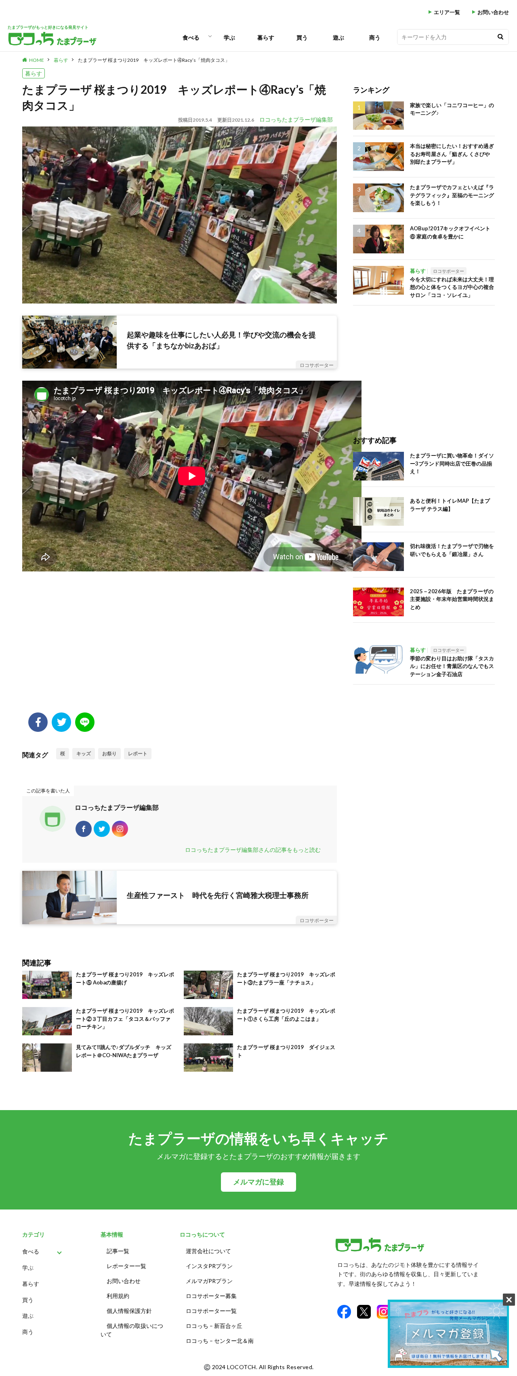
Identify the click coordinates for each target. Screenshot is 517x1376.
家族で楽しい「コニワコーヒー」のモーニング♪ (452, 109)
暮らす (265, 37)
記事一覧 (118, 1250)
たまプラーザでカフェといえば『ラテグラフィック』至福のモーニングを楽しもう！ (452, 195)
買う (302, 37)
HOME (36, 60)
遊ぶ (338, 37)
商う (374, 37)
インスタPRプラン (209, 1265)
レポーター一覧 (126, 1265)
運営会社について (208, 1250)
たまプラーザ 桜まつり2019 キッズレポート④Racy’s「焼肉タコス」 (154, 60)
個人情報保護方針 (129, 1310)
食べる (191, 37)
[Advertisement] (179, 647)
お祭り (109, 753)
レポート (137, 753)
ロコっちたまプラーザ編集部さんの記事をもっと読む (253, 849)
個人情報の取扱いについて (132, 1330)
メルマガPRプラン (209, 1280)
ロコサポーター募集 (211, 1295)
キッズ (83, 753)
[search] (500, 37)
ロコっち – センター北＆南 (220, 1340)
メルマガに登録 (258, 1182)
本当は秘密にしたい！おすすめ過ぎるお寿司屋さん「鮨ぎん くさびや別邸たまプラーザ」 (452, 154)
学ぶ (229, 37)
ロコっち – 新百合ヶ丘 (214, 1325)
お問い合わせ (493, 12)
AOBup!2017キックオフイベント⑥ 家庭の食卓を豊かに (450, 232)
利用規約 (118, 1295)
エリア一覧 (447, 12)
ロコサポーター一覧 (211, 1310)
